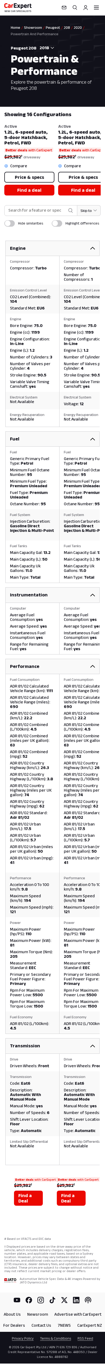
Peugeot (53, 27)
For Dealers (14, 1325)
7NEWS (64, 1325)
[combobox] (45, 48)
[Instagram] (40, 1300)
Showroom (33, 27)
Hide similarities (30, 223)
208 (67, 27)
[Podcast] (88, 1300)
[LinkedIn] (76, 1300)
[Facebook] (29, 1300)
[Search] (74, 7)
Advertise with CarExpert (78, 1314)
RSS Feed (85, 1338)
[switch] (9, 223)
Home (15, 27)
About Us (12, 1314)
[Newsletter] (64, 7)
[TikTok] (52, 1300)
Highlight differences (82, 223)
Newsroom (37, 1314)
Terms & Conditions (55, 1338)
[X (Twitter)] (64, 1300)
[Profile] (85, 7)
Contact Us (41, 1325)
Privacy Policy (23, 1338)
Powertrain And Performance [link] (34, 34)
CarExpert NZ (89, 1325)
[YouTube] (17, 1300)
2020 (78, 27)
